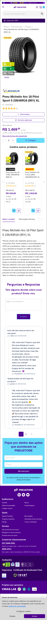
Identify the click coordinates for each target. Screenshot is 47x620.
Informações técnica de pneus (33, 519)
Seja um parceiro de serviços (10, 529)
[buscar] (42, 14)
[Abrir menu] (3, 7)
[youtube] (28, 494)
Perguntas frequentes (8, 519)
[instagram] (23, 494)
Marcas (26, 502)
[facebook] (19, 494)
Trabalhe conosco (7, 508)
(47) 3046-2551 (8, 543)
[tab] (27, 219)
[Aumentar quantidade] (13, 140)
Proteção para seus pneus (9, 535)
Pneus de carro (17, 27)
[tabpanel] (23, 252)
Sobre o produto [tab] (8, 219)
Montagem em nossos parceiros (11, 532)
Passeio (28, 27)
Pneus (6, 27)
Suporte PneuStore (7, 516)
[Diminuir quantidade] (4, 140)
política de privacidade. (17, 606)
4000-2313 (6, 549)
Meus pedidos (28, 516)
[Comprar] (14, 210)
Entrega (4, 522)
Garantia (4, 502)
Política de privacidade (8, 505)
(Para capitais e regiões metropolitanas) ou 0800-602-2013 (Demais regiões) (21, 552)
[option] (23, 54)
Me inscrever (23, 471)
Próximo (23, 316)
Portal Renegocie (29, 505)
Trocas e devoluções (30, 522)
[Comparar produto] (19, 211)
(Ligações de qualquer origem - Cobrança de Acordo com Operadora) (19, 546)
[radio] (3, 108)
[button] (37, 7)
